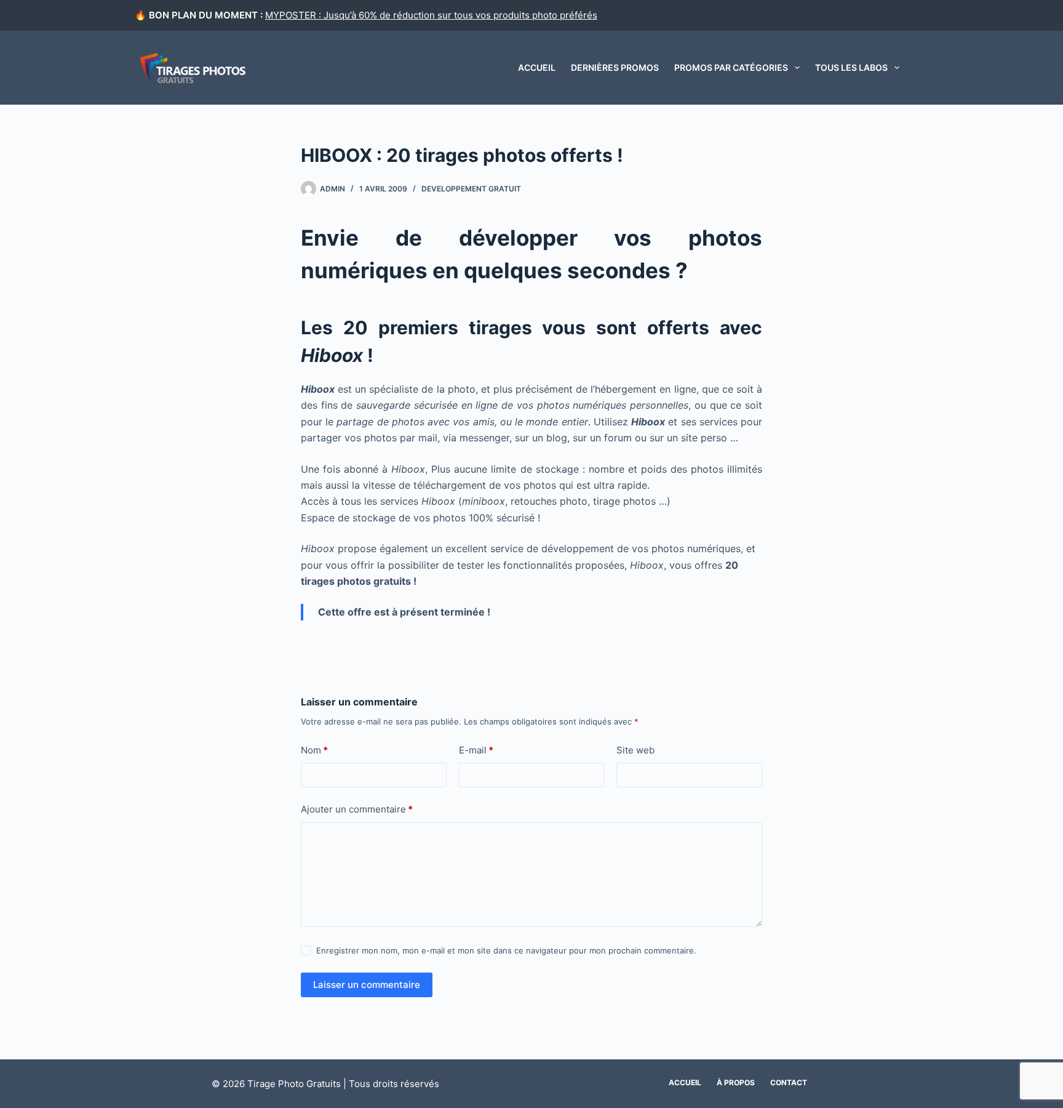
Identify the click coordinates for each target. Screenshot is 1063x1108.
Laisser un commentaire (366, 984)
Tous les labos (851, 67)
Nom (314, 750)
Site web (635, 750)
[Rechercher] (923, 68)
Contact (788, 1082)
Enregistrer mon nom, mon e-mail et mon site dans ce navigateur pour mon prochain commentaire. (506, 950)
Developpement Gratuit (471, 188)
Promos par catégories (731, 67)
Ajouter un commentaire (357, 809)
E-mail (476, 750)
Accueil (536, 67)
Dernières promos (615, 67)
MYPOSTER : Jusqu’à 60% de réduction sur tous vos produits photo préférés (431, 15)
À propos (736, 1082)
